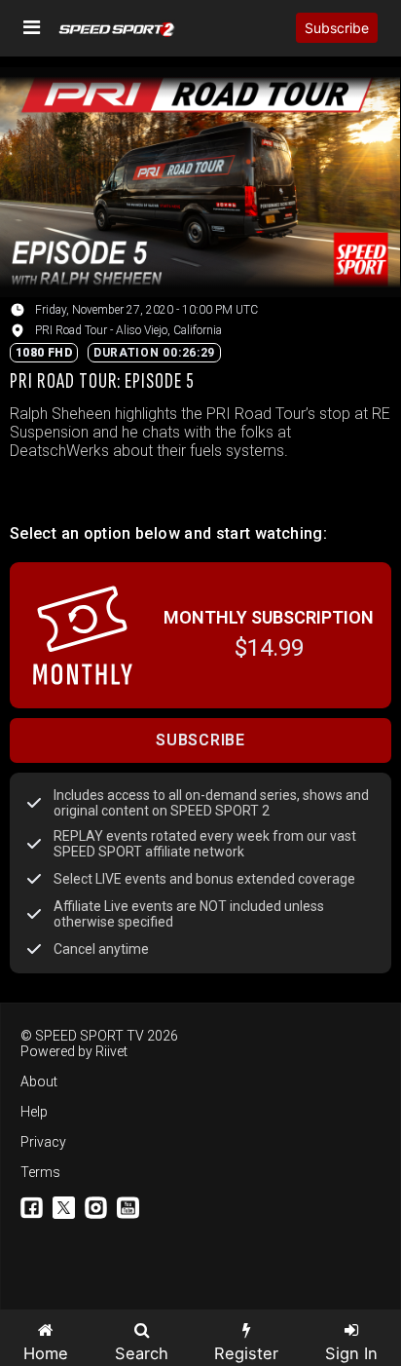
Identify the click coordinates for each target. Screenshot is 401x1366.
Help (34, 1111)
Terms (40, 1172)
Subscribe (337, 27)
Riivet (111, 1051)
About (38, 1081)
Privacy (43, 1142)
